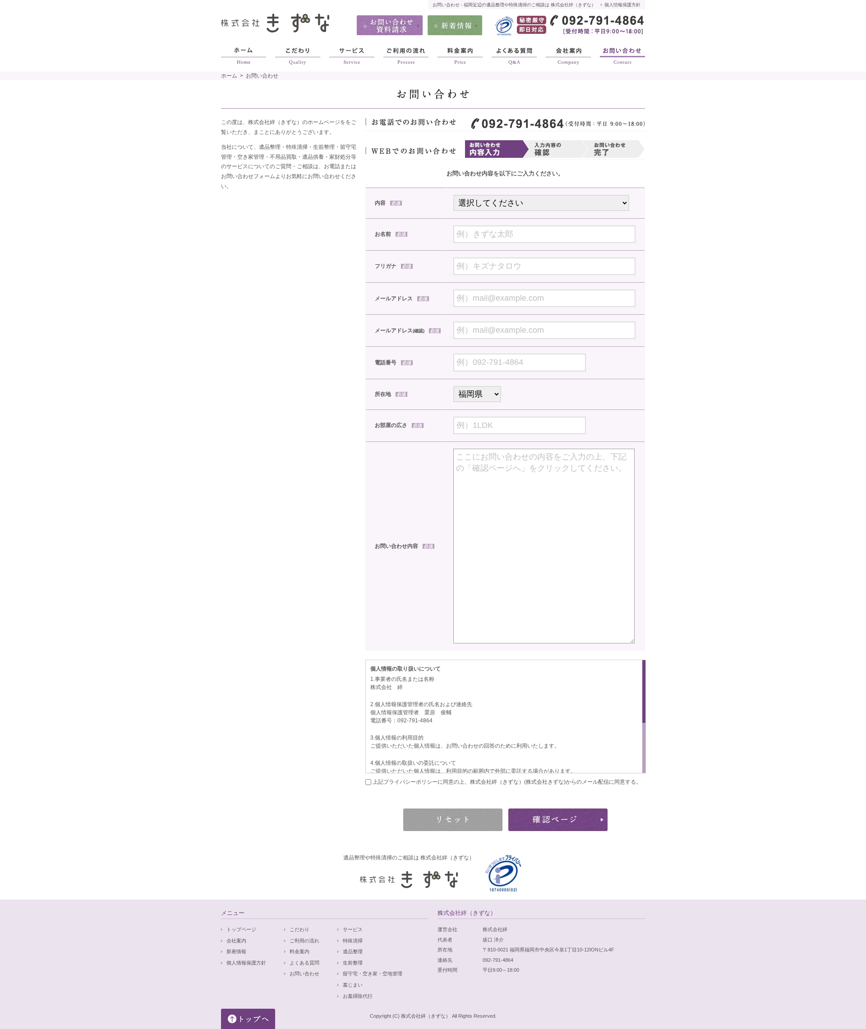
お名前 (390, 234)
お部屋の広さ (398, 425)
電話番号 (393, 362)
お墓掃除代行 (358, 996)
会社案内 (236, 940)
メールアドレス (401, 298)
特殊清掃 (353, 940)
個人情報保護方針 (622, 4)
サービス (353, 929)
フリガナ (393, 266)
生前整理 (353, 962)
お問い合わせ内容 (404, 546)
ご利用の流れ (304, 940)
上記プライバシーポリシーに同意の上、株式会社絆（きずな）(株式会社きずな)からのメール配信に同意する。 (506, 782)
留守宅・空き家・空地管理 (372, 973)
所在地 (390, 394)
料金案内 (299, 951)
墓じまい (353, 985)
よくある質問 (304, 962)
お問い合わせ (304, 973)
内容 (388, 203)
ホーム (229, 76)
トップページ (241, 929)
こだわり (299, 929)
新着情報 (236, 951)
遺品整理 (353, 951)
